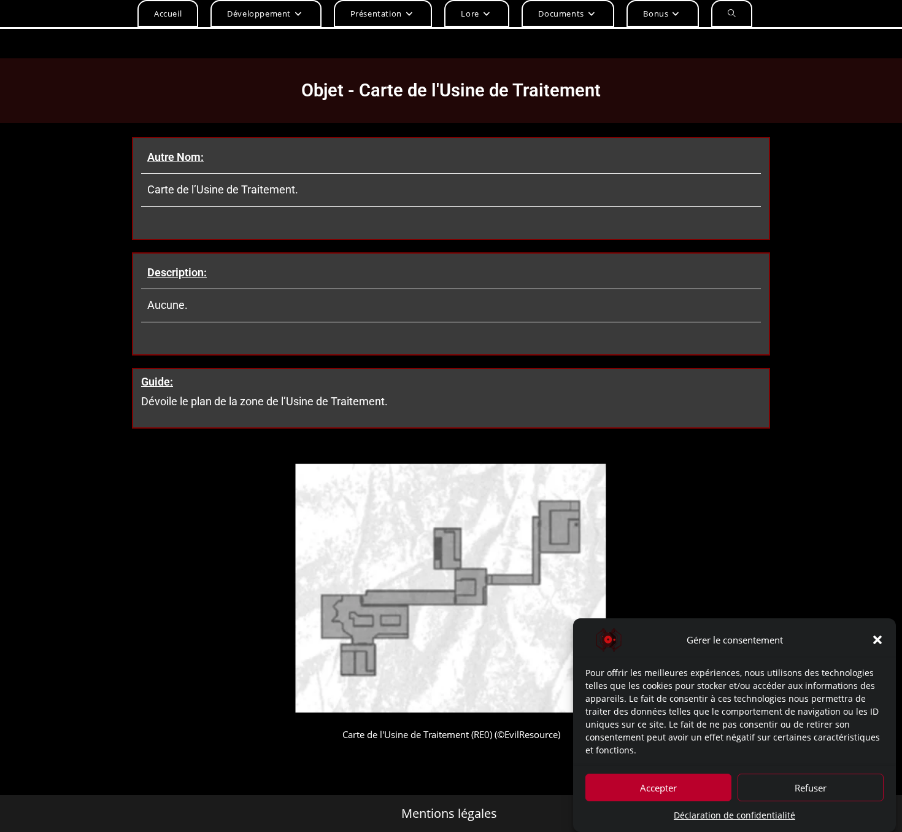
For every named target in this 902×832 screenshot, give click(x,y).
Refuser (811, 787)
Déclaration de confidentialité (734, 815)
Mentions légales (449, 813)
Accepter (658, 787)
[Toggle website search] (732, 13)
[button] (877, 640)
